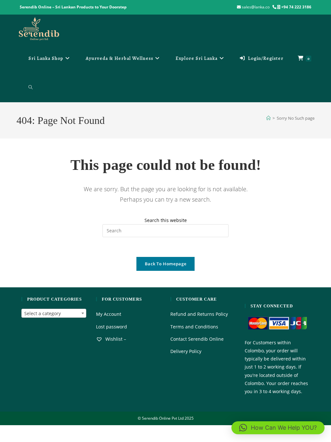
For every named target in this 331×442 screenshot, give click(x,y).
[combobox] (53, 313)
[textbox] (54, 313)
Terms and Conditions (194, 327)
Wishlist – (115, 339)
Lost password (111, 327)
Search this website (165, 220)
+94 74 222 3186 (296, 7)
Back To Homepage (165, 264)
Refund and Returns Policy (199, 314)
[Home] (268, 118)
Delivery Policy (185, 351)
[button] (278, 427)
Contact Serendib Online (197, 339)
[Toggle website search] (30, 87)
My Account (108, 314)
